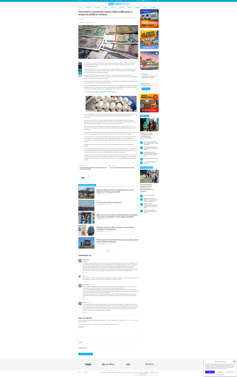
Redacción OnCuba (101, 193)
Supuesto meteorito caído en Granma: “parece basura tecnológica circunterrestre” (115, 228)
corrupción (115, 63)
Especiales (153, 7)
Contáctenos (146, 372)
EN (80, 0)
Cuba (80, 7)
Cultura (105, 7)
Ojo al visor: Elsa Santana (149, 195)
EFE (83, 22)
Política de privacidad (219, 374)
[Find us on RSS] (88, 372)
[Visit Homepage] (114, 4)
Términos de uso (129, 372)
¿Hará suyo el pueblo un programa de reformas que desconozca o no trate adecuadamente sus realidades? (147, 188)
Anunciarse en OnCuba (154, 372)
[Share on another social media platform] (80, 75)
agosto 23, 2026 (108, 231)
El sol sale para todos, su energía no (109, 202)
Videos (145, 7)
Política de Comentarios (129, 320)
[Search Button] (158, 1)
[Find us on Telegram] (143, 1)
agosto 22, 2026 (108, 243)
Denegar (220, 372)
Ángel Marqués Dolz (101, 204)
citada (85, 72)
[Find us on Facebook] (137, 1)
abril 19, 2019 (88, 22)
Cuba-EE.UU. (88, 7)
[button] (234, 361)
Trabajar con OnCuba (112, 372)
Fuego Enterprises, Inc (144, 373)
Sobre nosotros (103, 372)
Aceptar (210, 372)
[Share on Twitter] (80, 66)
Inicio (79, 9)
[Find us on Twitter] (139, 1)
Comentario (81, 326)
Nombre (80, 342)
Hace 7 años (93, 259)
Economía (97, 7)
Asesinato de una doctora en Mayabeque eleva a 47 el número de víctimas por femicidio (115, 191)
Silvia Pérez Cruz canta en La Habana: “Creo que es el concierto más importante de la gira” (151, 200)
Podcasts (137, 7)
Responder (86, 272)
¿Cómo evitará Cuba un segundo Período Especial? (101, 92)
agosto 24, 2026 (108, 193)
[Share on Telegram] (80, 72)
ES (78, 0)
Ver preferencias (230, 372)
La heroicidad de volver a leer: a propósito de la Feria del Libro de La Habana (151, 148)
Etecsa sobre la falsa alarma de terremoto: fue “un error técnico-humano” (151, 211)
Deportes (121, 7)
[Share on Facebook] (80, 63)
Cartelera (113, 7)
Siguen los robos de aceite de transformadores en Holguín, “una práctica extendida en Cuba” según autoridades (117, 216)
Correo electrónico (83, 347)
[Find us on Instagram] (84, 372)
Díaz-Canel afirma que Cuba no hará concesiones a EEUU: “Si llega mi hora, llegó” (151, 143)
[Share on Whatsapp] (80, 69)
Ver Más (108, 250)
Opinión (130, 7)
